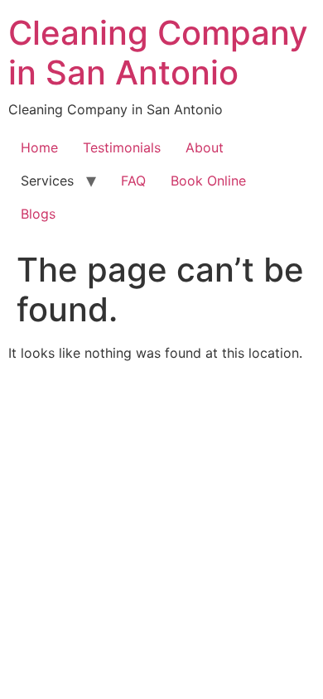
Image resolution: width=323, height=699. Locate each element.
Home (39, 147)
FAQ (133, 180)
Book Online (208, 180)
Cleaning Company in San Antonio (158, 52)
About (205, 147)
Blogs (38, 213)
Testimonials (122, 147)
